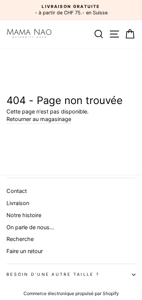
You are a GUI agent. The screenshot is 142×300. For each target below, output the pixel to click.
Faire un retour (24, 251)
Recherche (20, 239)
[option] (71, 10)
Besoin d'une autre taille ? (52, 274)
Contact (16, 191)
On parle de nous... (30, 227)
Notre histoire (23, 215)
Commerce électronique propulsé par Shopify (71, 293)
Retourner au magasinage (38, 119)
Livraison (17, 203)
